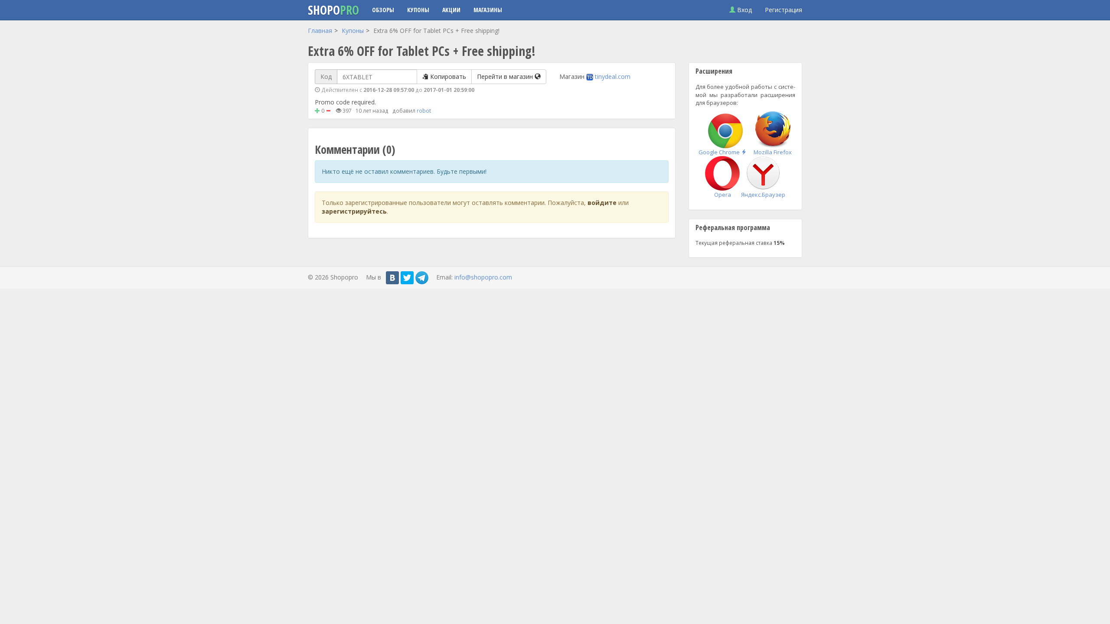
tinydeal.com (612, 76)
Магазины (487, 10)
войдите (602, 202)
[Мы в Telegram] (421, 277)
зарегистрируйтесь (354, 211)
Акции (451, 10)
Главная (320, 30)
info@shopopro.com (483, 277)
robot (424, 110)
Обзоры (383, 10)
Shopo (333, 10)
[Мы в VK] (392, 277)
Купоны (418, 10)
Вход (743, 10)
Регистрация (783, 10)
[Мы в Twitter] (407, 277)
